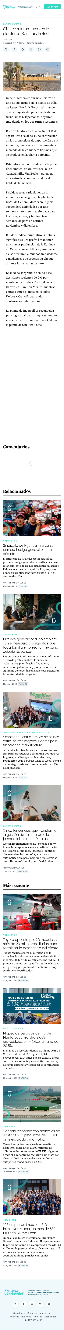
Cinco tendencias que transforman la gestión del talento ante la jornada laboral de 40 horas (30, 834)
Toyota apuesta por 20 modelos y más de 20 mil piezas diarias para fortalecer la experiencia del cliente (30, 943)
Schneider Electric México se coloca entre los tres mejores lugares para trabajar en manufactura (31, 741)
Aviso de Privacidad (20, 1316)
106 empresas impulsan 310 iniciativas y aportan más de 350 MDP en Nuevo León (29, 1228)
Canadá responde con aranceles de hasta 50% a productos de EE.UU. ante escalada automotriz (31, 1135)
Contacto (32, 1313)
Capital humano (12, 24)
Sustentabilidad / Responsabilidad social (26, 732)
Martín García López (14, 583)
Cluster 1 (8, 39)
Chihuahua (9, 1126)
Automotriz (10, 541)
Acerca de (45, 1313)
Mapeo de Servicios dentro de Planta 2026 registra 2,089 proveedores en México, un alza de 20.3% (30, 1039)
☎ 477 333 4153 (33, 1320)
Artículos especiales (15, 1029)
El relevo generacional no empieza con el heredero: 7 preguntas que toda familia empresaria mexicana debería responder (30, 645)
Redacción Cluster (14, 868)
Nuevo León (9, 1220)
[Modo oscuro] (37, 6)
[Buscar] (40, 7)
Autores (38, 1316)
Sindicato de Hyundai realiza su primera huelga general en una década (28, 549)
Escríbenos (50, 1316)
